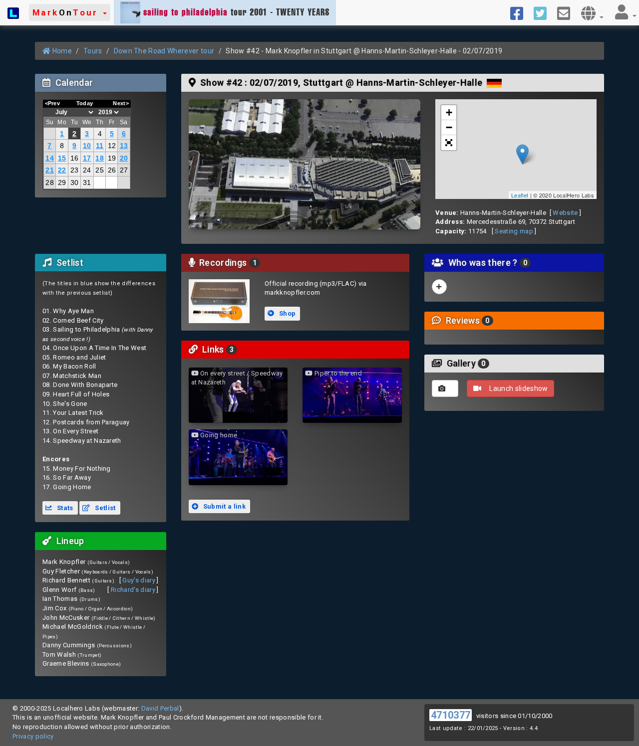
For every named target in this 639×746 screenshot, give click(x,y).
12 (112, 146)
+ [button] (449, 112)
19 (112, 158)
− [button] (449, 127)
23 (74, 170)
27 (124, 170)
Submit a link (223, 506)
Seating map (514, 231)
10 (87, 146)
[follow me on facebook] (520, 12)
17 (87, 158)
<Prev (52, 103)
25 (99, 170)
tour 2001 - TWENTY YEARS (236, 12)
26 (112, 170)
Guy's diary (138, 580)
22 (62, 170)
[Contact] (567, 12)
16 (74, 158)
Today (84, 103)
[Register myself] (439, 286)
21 (49, 170)
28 (49, 182)
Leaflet (519, 195)
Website (565, 212)
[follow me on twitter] (544, 12)
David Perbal (160, 708)
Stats (64, 508)
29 (62, 182)
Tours (92, 51)
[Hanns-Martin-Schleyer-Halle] (304, 164)
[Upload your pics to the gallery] (445, 388)
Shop (287, 313)
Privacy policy (33, 736)
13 (124, 146)
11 (100, 146)
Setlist (104, 508)
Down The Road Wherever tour (164, 51)
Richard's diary (133, 589)
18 (99, 158)
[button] (69, 12)
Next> (121, 103)
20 (124, 158)
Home (61, 51)
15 (62, 158)
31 (87, 182)
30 (74, 182)
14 (49, 158)
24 (87, 170)
